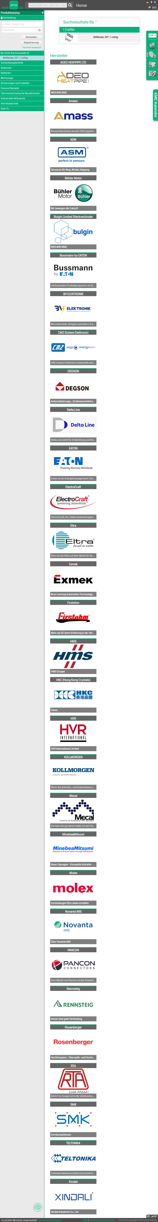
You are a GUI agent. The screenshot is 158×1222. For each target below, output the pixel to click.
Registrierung (31, 42)
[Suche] (70, 5)
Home (81, 5)
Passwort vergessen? (32, 48)
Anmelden (31, 37)
